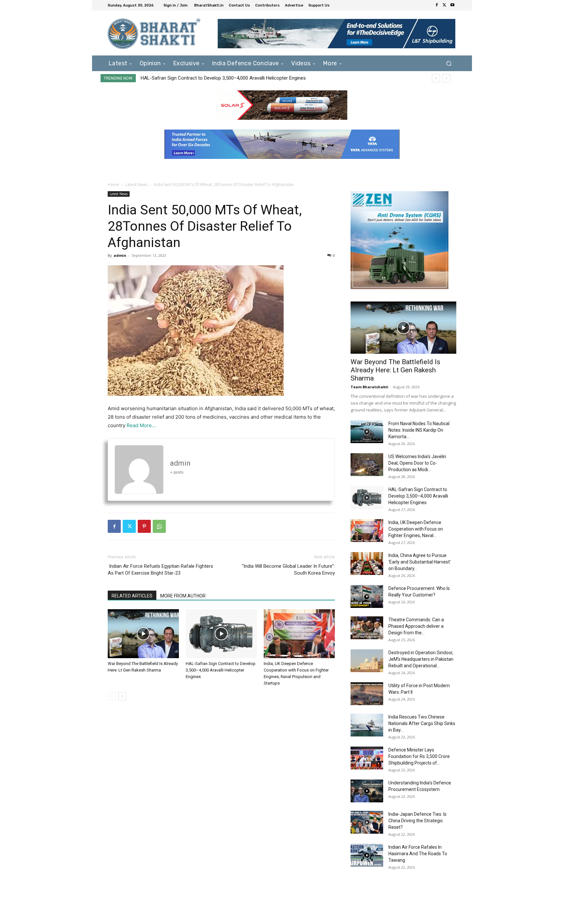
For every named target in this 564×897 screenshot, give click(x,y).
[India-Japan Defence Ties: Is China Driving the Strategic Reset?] (367, 822)
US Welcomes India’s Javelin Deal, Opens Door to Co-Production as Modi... (417, 463)
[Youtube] (452, 5)
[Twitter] (444, 5)
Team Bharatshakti (369, 386)
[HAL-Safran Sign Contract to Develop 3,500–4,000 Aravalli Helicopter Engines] (221, 633)
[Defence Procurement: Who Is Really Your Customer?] (367, 596)
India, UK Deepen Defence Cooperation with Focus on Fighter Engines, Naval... (415, 529)
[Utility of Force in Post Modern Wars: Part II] (367, 693)
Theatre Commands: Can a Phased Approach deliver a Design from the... (416, 626)
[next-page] (122, 696)
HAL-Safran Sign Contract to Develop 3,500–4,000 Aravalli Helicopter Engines (223, 78)
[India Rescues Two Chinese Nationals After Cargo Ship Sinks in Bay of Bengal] (367, 725)
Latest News (136, 184)
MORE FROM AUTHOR (183, 595)
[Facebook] (437, 5)
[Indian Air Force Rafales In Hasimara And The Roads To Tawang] (367, 855)
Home (113, 184)
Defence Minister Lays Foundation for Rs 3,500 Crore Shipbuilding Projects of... (419, 756)
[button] (448, 63)
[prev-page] (112, 696)
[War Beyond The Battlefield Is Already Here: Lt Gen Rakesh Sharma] (143, 633)
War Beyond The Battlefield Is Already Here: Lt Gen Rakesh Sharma (395, 370)
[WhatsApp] (159, 526)
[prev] (436, 78)
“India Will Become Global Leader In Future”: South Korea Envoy (288, 569)
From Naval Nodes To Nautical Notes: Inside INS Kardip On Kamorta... (418, 430)
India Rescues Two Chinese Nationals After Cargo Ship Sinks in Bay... (421, 723)
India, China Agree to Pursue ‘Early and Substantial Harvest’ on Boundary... (419, 562)
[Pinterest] (144, 526)
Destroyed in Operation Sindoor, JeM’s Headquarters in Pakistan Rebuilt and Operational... (420, 659)
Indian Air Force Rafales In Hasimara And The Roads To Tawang (417, 853)
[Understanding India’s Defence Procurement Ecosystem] (367, 791)
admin (120, 255)
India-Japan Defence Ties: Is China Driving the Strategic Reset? (417, 821)
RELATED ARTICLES (132, 595)
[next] (446, 78)
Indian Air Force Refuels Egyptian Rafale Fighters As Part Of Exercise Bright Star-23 (160, 569)
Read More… (141, 425)
